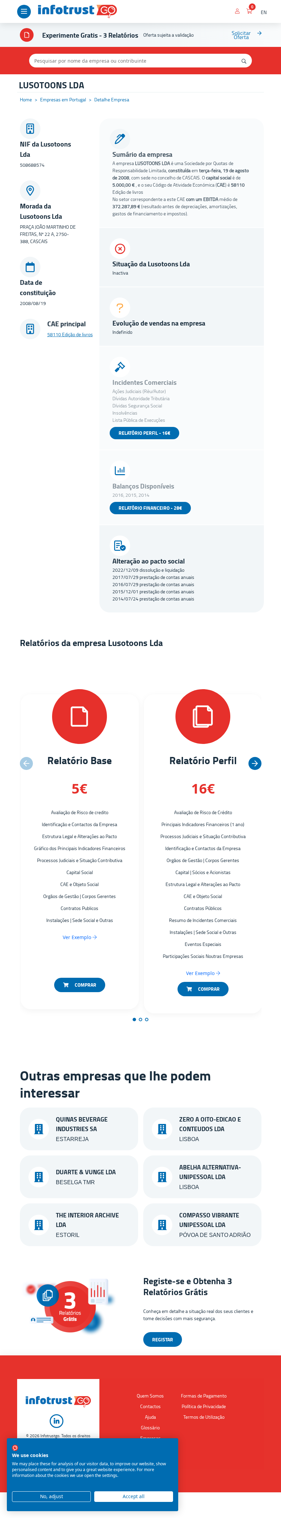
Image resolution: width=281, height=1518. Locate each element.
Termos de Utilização (203, 1417)
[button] (254, 763)
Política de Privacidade (204, 1406)
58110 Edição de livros (70, 334)
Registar (162, 1339)
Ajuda (150, 1417)
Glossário (150, 1427)
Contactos (150, 1406)
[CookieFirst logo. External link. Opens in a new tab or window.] (15, 1448)
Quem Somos (150, 1395)
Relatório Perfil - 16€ (144, 433)
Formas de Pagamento (204, 1395)
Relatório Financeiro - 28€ (150, 507)
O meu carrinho (249, 12)
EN (264, 12)
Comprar (85, 984)
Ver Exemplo (78, 937)
